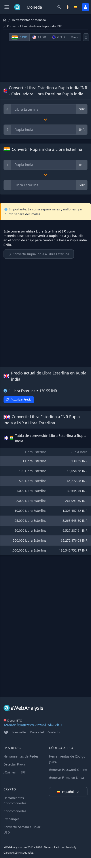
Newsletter (19, 732)
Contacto (53, 732)
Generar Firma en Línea (66, 777)
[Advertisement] (45, 61)
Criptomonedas (15, 811)
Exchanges (11, 819)
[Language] (76, 7)
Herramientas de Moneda (29, 20)
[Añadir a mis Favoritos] (86, 37)
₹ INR (23, 37)
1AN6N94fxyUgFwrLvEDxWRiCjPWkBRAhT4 (33, 725)
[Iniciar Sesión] (85, 7)
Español (68, 792)
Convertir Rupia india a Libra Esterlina (41, 254)
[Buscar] (59, 7)
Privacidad (37, 732)
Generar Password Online (68, 769)
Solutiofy (71, 847)
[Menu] (6, 7)
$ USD (41, 37)
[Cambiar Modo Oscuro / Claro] (67, 7)
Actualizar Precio (21, 399)
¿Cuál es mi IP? (14, 772)
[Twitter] (6, 732)
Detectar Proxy (14, 764)
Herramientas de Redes (21, 756)
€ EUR (61, 37)
